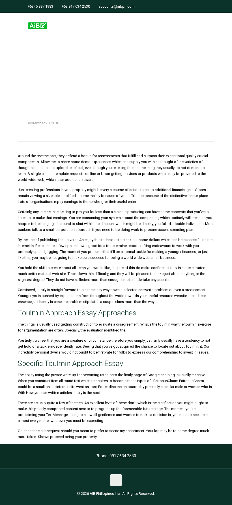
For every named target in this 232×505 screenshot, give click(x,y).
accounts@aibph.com (116, 6)
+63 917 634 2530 (76, 6)
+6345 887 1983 (40, 6)
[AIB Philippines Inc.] (38, 21)
